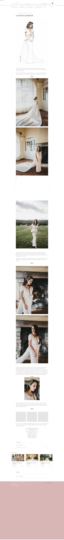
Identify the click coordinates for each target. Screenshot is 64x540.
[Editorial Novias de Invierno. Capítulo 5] (46, 457)
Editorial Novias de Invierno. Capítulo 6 (32, 463)
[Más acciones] (47, 13)
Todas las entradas (14, 7)
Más (45, 7)
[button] (52, 3)
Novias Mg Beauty (22, 7)
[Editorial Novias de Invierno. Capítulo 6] (32, 457)
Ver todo (51, 452)
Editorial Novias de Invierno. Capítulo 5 (46, 463)
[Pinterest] (48, 483)
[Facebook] (46, 483)
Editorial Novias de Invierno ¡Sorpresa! (17, 463)
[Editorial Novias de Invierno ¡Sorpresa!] (18, 457)
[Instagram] (50, 483)
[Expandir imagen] (21, 417)
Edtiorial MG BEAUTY (30, 7)
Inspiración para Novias (39, 7)
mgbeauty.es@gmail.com (15, 485)
